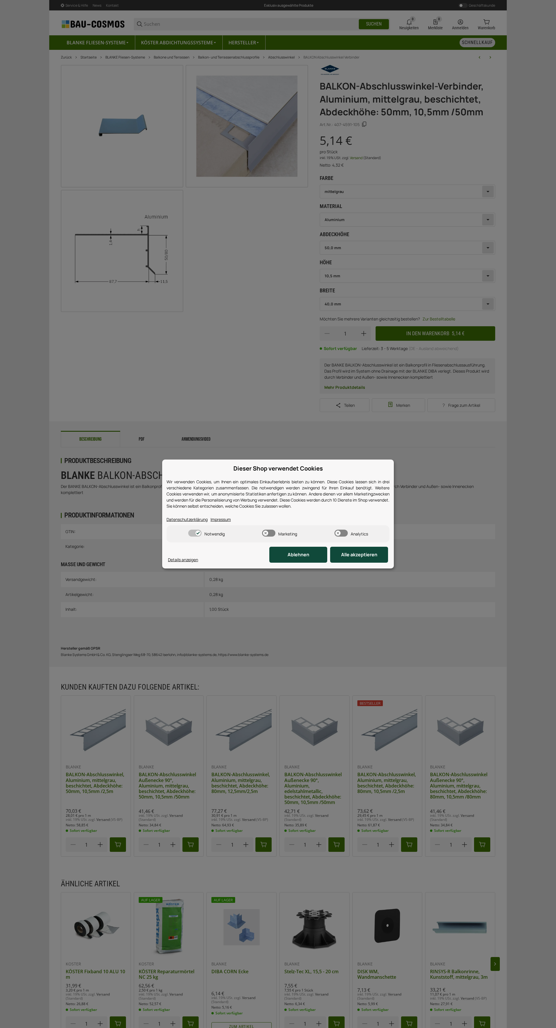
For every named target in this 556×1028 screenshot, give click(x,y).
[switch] (195, 533)
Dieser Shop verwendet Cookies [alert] (278, 468)
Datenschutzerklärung (187, 519)
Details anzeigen (183, 559)
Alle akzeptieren (359, 554)
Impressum (221, 519)
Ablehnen (298, 554)
